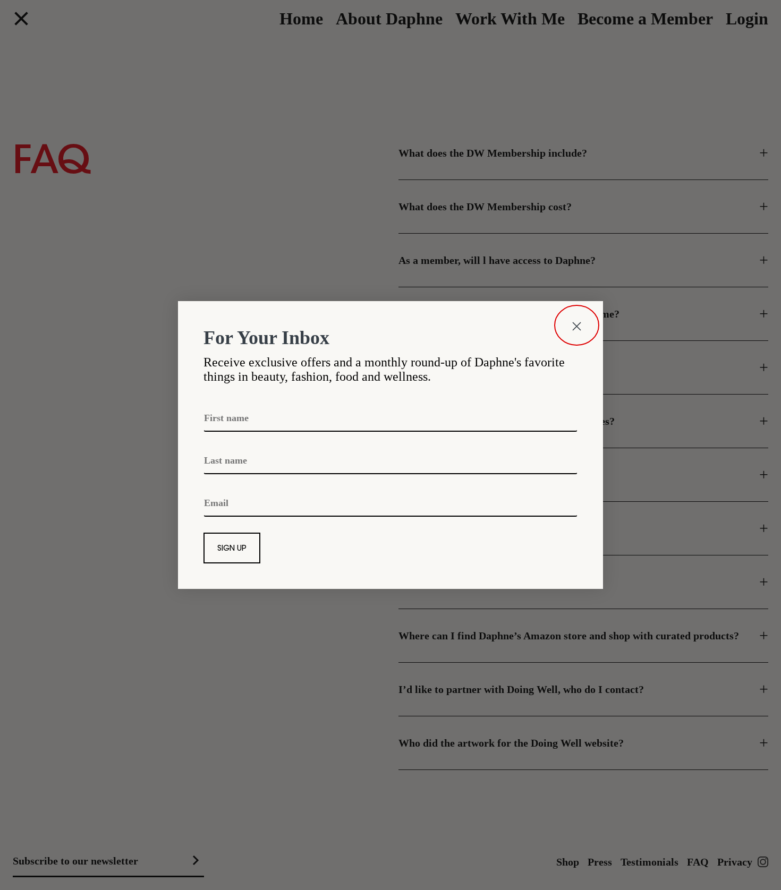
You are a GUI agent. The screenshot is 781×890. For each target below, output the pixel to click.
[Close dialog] (577, 325)
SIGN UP (232, 549)
